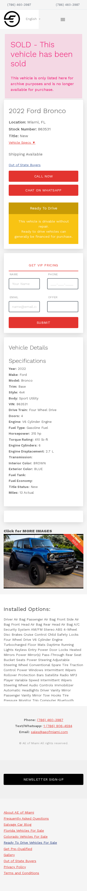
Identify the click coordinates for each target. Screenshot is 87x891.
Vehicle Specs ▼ (22, 142)
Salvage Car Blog (17, 824)
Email (14, 297)
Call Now (43, 176)
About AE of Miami (19, 812)
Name (14, 274)
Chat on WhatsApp (43, 190)
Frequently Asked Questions (26, 818)
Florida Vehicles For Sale (24, 830)
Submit (43, 322)
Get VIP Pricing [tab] (43, 265)
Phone (53, 274)
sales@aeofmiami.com (49, 732)
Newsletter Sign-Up (43, 779)
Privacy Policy (15, 867)
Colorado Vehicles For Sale (26, 836)
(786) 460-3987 (19, 5)
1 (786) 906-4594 (58, 726)
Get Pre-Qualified (18, 849)
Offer (53, 297)
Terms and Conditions (21, 873)
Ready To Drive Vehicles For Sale (30, 842)
